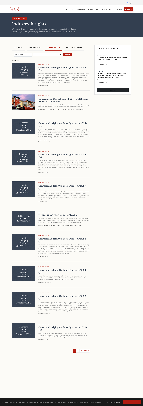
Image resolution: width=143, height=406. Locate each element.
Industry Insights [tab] (53, 47)
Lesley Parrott (79, 109)
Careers (119, 9)
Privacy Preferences (113, 402)
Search (129, 9)
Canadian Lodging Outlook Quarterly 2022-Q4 (62, 297)
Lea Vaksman (57, 225)
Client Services (69, 9)
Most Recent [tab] (18, 47)
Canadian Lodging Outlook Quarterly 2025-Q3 (62, 155)
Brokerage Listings (85, 9)
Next (87, 351)
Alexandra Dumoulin (67, 109)
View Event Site (103, 64)
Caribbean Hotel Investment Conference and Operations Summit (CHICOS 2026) (112, 58)
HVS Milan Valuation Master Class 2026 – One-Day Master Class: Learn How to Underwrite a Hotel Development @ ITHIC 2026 (111, 75)
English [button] (131, 3)
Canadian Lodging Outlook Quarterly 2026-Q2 (62, 69)
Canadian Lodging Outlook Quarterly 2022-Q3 (62, 328)
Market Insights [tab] (35, 47)
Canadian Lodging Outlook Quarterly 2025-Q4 (62, 124)
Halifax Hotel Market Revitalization (58, 215)
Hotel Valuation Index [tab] (74, 47)
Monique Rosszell (67, 225)
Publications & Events (104, 9)
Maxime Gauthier (55, 109)
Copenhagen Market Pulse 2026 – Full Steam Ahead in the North (63, 100)
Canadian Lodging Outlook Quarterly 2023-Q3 (62, 271)
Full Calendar (112, 90)
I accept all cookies (132, 402)
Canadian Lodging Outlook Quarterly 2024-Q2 (62, 240)
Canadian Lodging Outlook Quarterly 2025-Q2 (62, 187)
